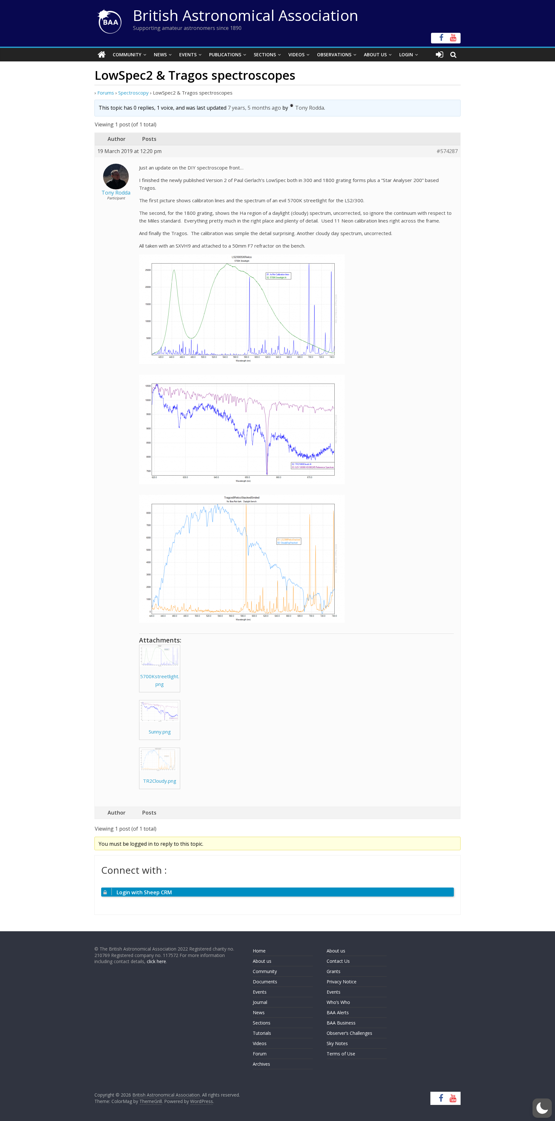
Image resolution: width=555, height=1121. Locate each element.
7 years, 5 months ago (254, 107)
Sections (265, 54)
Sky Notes (337, 1043)
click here (156, 961)
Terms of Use (341, 1054)
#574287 (447, 151)
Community (127, 54)
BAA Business (341, 1023)
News (160, 54)
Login (406, 54)
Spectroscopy (133, 92)
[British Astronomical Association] (101, 54)
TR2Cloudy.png (159, 781)
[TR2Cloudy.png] (159, 759)
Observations (334, 54)
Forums (105, 92)
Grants (333, 971)
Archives (261, 1064)
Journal (260, 1002)
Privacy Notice (342, 982)
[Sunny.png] (159, 711)
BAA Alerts (338, 1012)
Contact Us (338, 961)
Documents (265, 982)
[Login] (439, 54)
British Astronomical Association (245, 15)
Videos (296, 54)
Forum (260, 1054)
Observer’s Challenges (349, 1033)
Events (188, 54)
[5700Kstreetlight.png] (159, 656)
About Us (375, 54)
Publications (225, 54)
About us (262, 961)
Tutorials (262, 1033)
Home (259, 951)
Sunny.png (160, 731)
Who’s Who (338, 1002)
